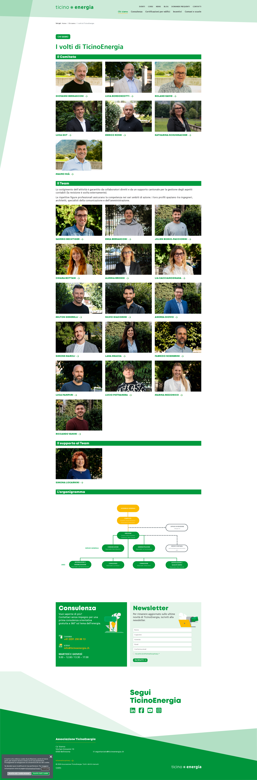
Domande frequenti (180, 7)
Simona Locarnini (67, 483)
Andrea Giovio (164, 317)
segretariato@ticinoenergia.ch (109, 752)
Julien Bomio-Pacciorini (171, 239)
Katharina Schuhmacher (171, 135)
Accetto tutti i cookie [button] (40, 773)
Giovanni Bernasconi (70, 96)
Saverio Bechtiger (68, 239)
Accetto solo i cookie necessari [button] (19, 773)
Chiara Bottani (66, 278)
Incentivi (177, 12)
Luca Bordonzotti (117, 96)
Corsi (150, 7)
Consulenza (136, 12)
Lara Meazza (113, 356)
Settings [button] (45, 769)
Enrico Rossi (113, 135)
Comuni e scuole (193, 12)
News (158, 7)
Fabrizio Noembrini (167, 356)
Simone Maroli (65, 356)
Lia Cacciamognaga (168, 278)
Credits (58, 768)
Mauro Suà (63, 174)
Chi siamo (123, 12)
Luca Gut (61, 135)
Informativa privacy (63, 760)
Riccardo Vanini (66, 434)
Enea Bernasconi (116, 239)
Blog (166, 7)
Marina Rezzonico (167, 395)
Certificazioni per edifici (157, 12)
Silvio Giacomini (116, 317)
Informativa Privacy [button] (33, 768)
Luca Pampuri (64, 395)
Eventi (142, 7)
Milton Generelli (67, 317)
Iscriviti (139, 660)
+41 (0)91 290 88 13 (74, 639)
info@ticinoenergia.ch (76, 648)
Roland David (163, 96)
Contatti (197, 7)
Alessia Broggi (115, 278)
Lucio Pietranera (116, 395)
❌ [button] (51, 757)
